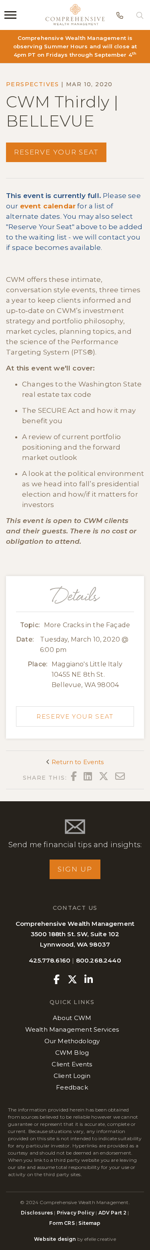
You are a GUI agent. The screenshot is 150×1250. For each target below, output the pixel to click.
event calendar (48, 206)
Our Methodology (72, 1041)
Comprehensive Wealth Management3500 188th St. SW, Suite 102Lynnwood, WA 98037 (75, 934)
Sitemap (89, 1223)
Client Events (72, 1064)
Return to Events (77, 762)
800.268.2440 (98, 960)
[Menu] (10, 15)
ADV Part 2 (112, 1213)
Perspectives (32, 84)
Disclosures (37, 1213)
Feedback (72, 1087)
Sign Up (75, 869)
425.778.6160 (49, 960)
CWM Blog (72, 1052)
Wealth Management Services (72, 1029)
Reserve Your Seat (56, 152)
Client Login (72, 1076)
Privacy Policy (75, 1213)
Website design (55, 1239)
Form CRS (61, 1223)
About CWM (72, 1018)
